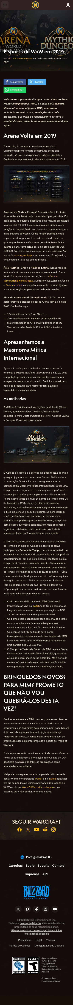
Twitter (38, 778)
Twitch (36, 605)
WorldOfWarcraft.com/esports (38, 787)
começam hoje (23, 255)
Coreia (53, 276)
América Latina (14, 285)
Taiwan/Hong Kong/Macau (18, 280)
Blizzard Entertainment (20, 58)
